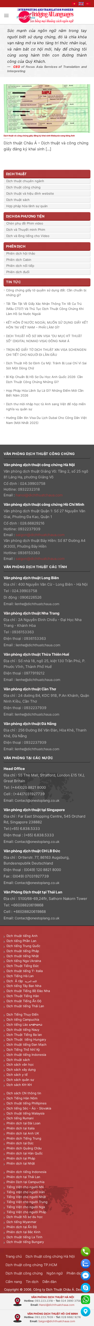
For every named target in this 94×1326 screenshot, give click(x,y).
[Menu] (6, 15)
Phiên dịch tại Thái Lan (23, 1177)
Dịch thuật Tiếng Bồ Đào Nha (28, 991)
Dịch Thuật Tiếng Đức (23, 966)
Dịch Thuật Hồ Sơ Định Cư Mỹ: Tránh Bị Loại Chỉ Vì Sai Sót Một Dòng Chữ (46, 365)
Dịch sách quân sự (20, 1080)
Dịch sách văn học (20, 1064)
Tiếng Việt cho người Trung (27, 1202)
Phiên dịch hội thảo (20, 253)
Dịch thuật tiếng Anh (22, 936)
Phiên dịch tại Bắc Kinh (23, 1232)
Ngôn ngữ (55, 1273)
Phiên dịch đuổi (17, 272)
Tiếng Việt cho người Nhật (26, 1197)
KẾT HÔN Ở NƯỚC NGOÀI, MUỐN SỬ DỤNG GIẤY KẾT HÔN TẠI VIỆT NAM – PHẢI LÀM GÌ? (47, 324)
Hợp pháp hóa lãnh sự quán (27, 206)
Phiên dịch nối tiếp (20, 266)
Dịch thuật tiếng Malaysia (25, 1113)
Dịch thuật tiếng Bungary (25, 1242)
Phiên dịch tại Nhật (21, 1163)
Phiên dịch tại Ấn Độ (22, 1227)
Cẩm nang (14, 1282)
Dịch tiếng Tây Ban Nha (24, 986)
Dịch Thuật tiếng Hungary (26, 1039)
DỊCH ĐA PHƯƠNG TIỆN (25, 216)
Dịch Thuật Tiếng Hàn (23, 996)
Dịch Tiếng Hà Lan (20, 976)
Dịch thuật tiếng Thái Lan (25, 1006)
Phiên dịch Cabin (18, 260)
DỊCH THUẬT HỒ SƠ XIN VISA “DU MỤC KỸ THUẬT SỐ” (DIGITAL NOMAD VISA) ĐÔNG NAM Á (44, 338)
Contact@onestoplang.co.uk (37, 800)
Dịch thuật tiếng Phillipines (27, 1103)
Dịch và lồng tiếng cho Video (27, 236)
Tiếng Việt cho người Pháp (26, 1212)
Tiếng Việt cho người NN (25, 1187)
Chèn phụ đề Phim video (24, 223)
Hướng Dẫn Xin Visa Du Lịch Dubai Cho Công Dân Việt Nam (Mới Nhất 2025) (46, 420)
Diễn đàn (49, 1282)
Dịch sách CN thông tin (24, 1093)
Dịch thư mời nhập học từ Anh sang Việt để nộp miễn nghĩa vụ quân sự (46, 406)
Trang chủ (14, 1256)
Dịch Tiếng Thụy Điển (23, 1014)
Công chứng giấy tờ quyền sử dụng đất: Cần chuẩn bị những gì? (46, 292)
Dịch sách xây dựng (21, 1069)
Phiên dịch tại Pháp (21, 1158)
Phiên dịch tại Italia (20, 1128)
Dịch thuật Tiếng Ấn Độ (24, 1001)
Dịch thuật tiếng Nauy (23, 1029)
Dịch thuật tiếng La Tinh (24, 1237)
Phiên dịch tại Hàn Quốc (25, 1153)
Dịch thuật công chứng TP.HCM (31, 1265)
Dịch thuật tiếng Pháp (23, 951)
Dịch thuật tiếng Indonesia (26, 1055)
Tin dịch (32, 1282)
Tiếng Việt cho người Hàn (26, 1192)
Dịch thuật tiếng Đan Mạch (27, 1044)
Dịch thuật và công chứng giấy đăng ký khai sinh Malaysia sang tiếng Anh (39, 136)
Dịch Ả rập (16, 981)
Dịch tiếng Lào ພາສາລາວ (24, 1024)
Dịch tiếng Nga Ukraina (24, 961)
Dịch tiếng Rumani (20, 1118)
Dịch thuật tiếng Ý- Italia (25, 971)
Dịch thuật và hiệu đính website (30, 193)
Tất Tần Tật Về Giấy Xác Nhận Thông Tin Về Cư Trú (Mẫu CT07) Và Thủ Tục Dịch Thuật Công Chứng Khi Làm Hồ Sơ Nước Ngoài (45, 309)
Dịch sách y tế (17, 1074)
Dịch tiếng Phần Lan (21, 941)
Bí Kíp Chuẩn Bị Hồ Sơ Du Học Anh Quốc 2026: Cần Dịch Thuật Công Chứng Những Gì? (44, 379)
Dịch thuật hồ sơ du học (25, 1217)
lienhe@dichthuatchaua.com (37, 604)
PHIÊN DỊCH (15, 246)
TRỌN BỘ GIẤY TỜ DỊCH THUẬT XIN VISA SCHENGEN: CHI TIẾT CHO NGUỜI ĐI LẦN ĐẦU (46, 352)
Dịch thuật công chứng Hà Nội (50, 1256)
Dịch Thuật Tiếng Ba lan (24, 1035)
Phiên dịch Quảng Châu (24, 1148)
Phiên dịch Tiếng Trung (24, 1138)
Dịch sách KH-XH (19, 1085)
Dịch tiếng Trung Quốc (23, 946)
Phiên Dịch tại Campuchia (25, 1182)
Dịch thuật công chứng (23, 187)
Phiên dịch (75, 1273)
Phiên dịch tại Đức (20, 1143)
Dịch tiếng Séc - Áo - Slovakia (29, 1108)
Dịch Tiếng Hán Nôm (22, 1098)
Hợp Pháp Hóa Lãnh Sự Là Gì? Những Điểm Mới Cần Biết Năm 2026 (45, 393)
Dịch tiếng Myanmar (21, 1222)
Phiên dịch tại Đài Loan (23, 1123)
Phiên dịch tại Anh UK (23, 1133)
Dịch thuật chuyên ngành (25, 181)
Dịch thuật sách (18, 200)
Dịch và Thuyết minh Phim (25, 229)
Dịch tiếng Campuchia (23, 1019)
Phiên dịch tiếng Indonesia (26, 1172)
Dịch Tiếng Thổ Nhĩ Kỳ (23, 1049)
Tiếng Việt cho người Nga (26, 1207)
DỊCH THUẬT (16, 174)
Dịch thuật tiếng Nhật (23, 956)
